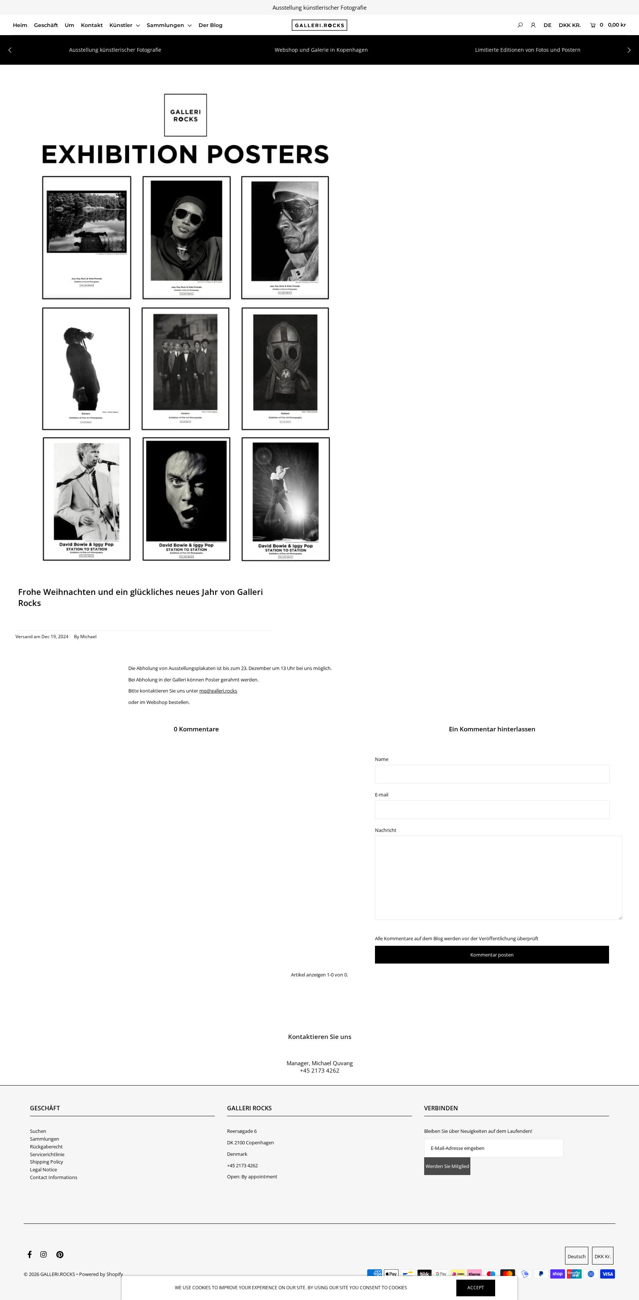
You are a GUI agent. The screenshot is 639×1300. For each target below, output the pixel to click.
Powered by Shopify (101, 1274)
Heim (20, 25)
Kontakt (92, 25)
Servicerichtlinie (47, 1154)
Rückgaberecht (46, 1146)
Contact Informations (53, 1177)
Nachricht (385, 830)
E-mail (381, 794)
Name (381, 759)
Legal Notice (43, 1169)
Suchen (38, 1131)
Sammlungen (166, 25)
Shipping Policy (46, 1161)
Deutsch (577, 1256)
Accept (475, 1287)
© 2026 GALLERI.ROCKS (49, 1274)
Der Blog (211, 25)
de (547, 25)
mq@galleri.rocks (218, 690)
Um (69, 25)
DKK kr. (570, 25)
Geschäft (46, 25)
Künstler (121, 25)
